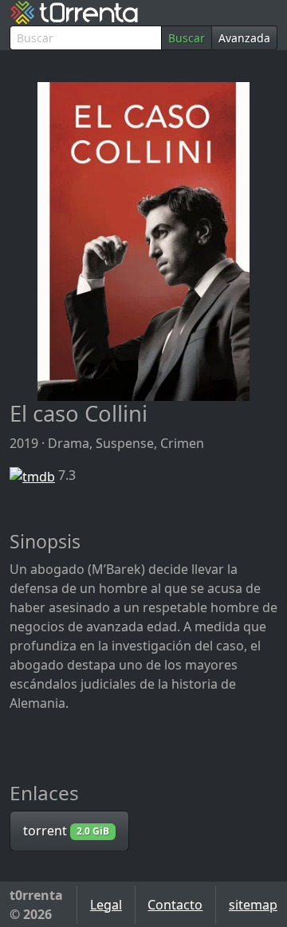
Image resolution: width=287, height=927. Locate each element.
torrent (66, 830)
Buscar (186, 37)
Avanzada (244, 37)
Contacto (174, 904)
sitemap (253, 904)
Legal (106, 904)
